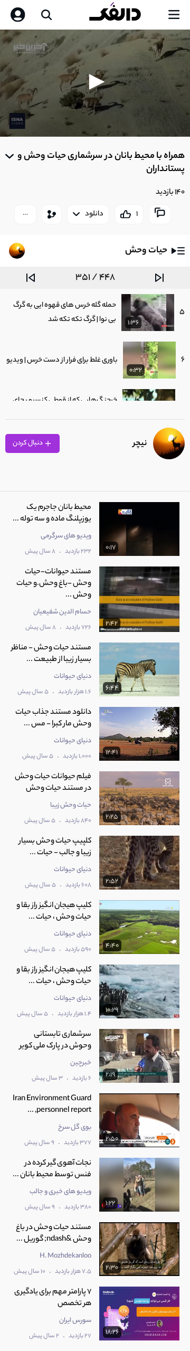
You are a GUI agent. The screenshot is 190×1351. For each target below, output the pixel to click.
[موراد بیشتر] (25, 214)
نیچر (140, 443)
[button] (95, 81)
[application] (95, 83)
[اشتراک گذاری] (52, 214)
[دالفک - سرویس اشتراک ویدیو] (123, 15)
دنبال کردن (28, 443)
